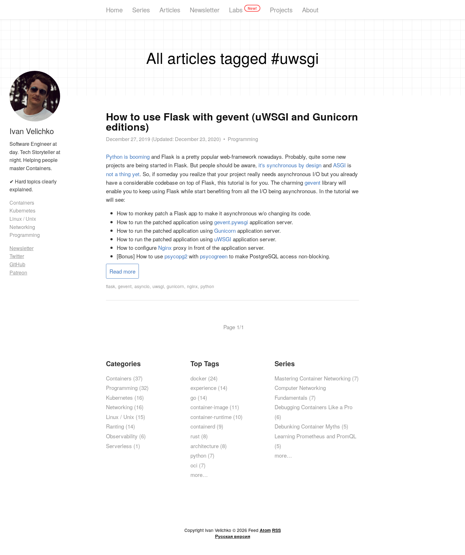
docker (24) (204, 378)
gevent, (125, 286)
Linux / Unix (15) (125, 417)
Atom (265, 530)
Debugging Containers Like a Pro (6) (313, 412)
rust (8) (199, 436)
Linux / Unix (22, 218)
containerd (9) (206, 426)
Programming (243, 139)
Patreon (18, 272)
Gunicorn (225, 230)
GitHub (17, 264)
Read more (122, 271)
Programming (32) (127, 388)
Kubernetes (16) (125, 397)
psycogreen (213, 256)
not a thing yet (123, 174)
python (207, 286)
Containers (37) (124, 378)
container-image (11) (214, 407)
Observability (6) (126, 436)
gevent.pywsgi (231, 222)
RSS (276, 530)
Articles (169, 9)
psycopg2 (175, 256)
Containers (21, 202)
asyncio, (142, 286)
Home (114, 9)
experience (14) (208, 388)
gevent (312, 182)
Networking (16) (125, 407)
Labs (243, 9)
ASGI (339, 165)
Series (141, 9)
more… (199, 474)
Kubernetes (22, 210)
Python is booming (128, 156)
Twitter (16, 256)
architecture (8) (208, 446)
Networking (22, 227)
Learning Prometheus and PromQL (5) (315, 441)
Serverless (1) (123, 446)
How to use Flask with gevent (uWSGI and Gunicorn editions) (232, 121)
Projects (281, 9)
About (310, 9)
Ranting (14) (120, 426)
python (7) (202, 455)
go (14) (198, 397)
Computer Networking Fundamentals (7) (300, 392)
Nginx (165, 247)
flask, (111, 286)
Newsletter (205, 9)
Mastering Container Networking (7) (317, 378)
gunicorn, (176, 286)
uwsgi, (158, 286)
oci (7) (198, 465)
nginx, (193, 286)
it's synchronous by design (289, 165)
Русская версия (232, 536)
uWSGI (222, 239)
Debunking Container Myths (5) (311, 426)
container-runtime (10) (216, 417)
